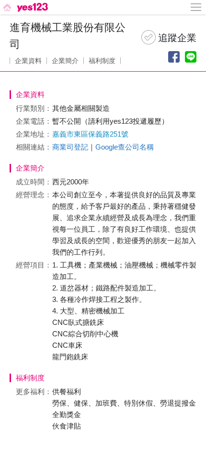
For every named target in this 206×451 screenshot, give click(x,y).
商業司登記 (70, 147)
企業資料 (28, 60)
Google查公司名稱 (124, 147)
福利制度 (102, 60)
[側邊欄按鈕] (196, 7)
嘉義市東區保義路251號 (90, 134)
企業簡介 (65, 60)
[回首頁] (24, 7)
